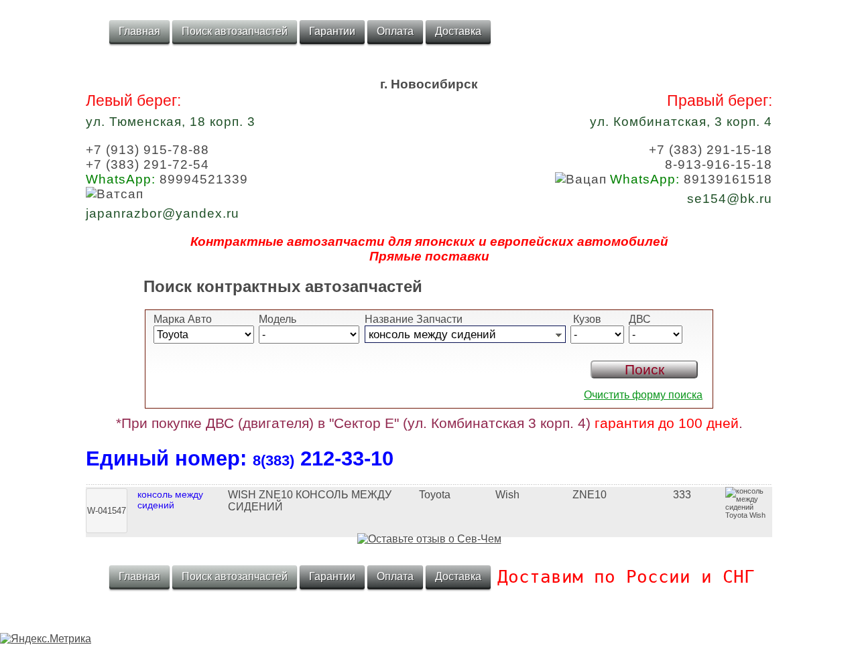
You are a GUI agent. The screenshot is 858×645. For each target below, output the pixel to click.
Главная (139, 31)
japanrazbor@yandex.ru (162, 213)
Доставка (458, 31)
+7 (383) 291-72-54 (147, 164)
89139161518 (691, 179)
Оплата (395, 31)
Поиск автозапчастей (235, 31)
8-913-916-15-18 (718, 164)
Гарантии (332, 31)
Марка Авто (183, 319)
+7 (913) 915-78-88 (147, 150)
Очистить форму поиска (643, 395)
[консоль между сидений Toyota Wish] (429, 483)
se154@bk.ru (729, 199)
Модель (277, 319)
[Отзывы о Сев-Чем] (429, 539)
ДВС (640, 319)
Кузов (585, 319)
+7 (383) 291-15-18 (710, 150)
